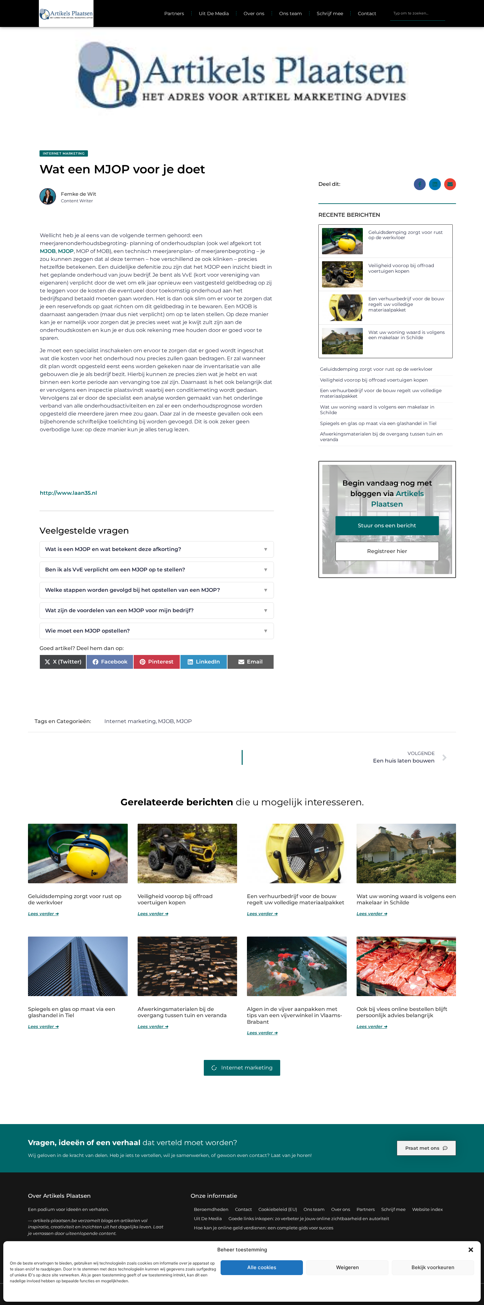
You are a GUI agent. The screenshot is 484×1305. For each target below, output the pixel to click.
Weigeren (347, 1267)
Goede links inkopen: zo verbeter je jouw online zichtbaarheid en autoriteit (309, 1218)
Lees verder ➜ (43, 913)
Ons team (290, 13)
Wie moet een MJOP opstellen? (156, 631)
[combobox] (417, 13)
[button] (471, 1249)
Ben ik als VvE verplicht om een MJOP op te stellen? (156, 569)
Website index (427, 1209)
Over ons (254, 13)
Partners (174, 13)
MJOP (66, 251)
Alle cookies (261, 1267)
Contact (367, 13)
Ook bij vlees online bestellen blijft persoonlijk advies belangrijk (402, 1012)
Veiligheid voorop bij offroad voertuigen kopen (401, 268)
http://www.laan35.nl (68, 493)
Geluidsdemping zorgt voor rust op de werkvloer (405, 235)
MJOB (48, 251)
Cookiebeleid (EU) (277, 1209)
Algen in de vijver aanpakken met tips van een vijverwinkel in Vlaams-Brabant (294, 1015)
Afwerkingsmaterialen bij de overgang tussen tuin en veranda (381, 436)
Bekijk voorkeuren (433, 1267)
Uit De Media (214, 13)
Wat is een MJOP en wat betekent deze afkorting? (156, 549)
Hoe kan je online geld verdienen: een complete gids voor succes (263, 1227)
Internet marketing (64, 153)
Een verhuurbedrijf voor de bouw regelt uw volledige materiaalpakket (406, 304)
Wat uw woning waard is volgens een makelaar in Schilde (406, 335)
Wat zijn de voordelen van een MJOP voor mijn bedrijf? (156, 610)
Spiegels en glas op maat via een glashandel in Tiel (378, 423)
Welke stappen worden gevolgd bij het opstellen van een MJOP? (156, 590)
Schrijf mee (330, 13)
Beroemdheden (211, 1209)
